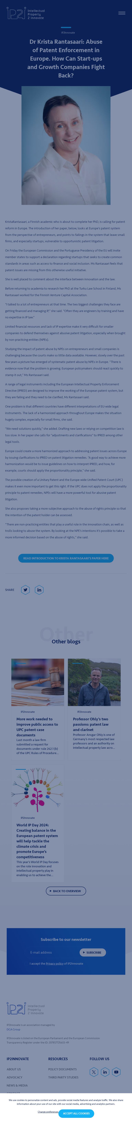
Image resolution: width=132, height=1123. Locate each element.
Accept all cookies (76, 1113)
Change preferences (48, 1111)
